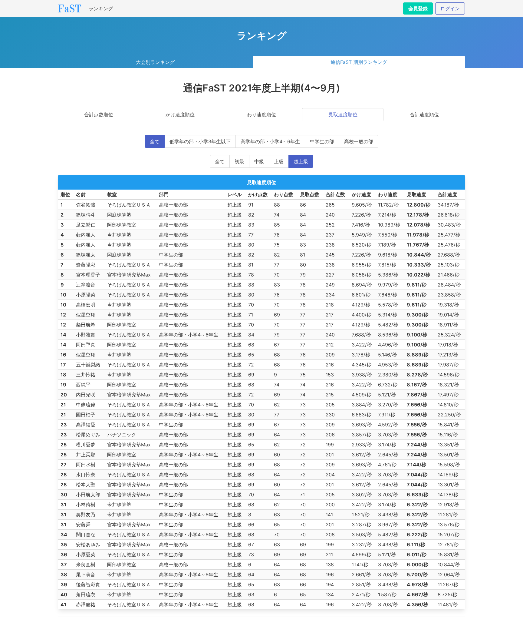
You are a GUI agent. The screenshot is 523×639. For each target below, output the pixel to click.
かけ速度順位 (180, 114)
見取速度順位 (342, 114)
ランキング (101, 8)
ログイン (450, 8)
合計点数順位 (98, 114)
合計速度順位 (424, 114)
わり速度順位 (261, 114)
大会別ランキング (155, 62)
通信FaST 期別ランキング (359, 62)
